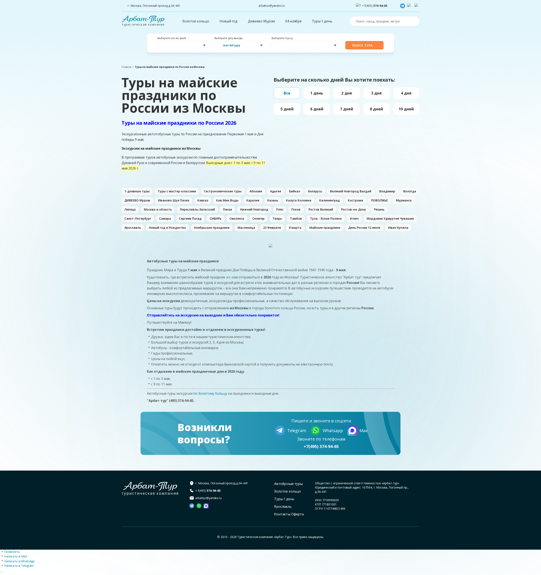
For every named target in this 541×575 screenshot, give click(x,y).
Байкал (294, 191)
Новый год (228, 21)
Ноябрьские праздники (212, 228)
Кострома (355, 200)
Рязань (379, 209)
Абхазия (256, 191)
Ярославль (132, 228)
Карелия (252, 200)
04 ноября (293, 21)
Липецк (130, 209)
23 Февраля (272, 228)
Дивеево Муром (261, 21)
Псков (296, 209)
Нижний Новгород (254, 209)
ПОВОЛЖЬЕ (379, 200)
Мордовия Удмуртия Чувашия (390, 218)
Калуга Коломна (298, 200)
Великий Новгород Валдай (350, 191)
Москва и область (158, 209)
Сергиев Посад (190, 218)
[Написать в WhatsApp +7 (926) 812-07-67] (409, 5)
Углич (354, 218)
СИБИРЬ (215, 218)
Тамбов (296, 218)
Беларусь (315, 191)
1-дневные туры (137, 191)
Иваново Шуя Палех (173, 200)
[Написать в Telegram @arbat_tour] (402, 5)
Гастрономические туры (223, 191)
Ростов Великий (321, 209)
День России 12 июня (364, 228)
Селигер (258, 218)
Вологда (409, 191)
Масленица (246, 228)
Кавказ (202, 200)
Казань (272, 200)
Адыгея (275, 191)
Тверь (277, 218)
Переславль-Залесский (197, 209)
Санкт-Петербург (137, 218)
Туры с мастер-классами (177, 191)
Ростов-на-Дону (353, 209)
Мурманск (404, 200)
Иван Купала (398, 228)
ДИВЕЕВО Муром (137, 200)
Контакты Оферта (289, 514)
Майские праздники (324, 228)
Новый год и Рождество (167, 228)
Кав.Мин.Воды (227, 200)
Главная (126, 67)
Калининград (329, 200)
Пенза (227, 209)
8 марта (295, 228)
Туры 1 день (322, 21)
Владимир (387, 191)
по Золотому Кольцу (210, 393)
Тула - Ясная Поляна (326, 218)
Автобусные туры (288, 483)
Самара (165, 218)
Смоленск (237, 218)
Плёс (279, 209)
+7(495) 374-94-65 (321, 446)
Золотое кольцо (195, 21)
